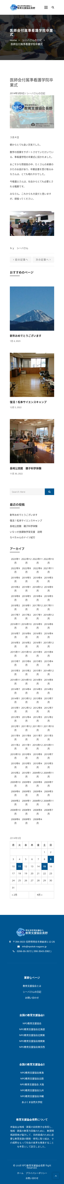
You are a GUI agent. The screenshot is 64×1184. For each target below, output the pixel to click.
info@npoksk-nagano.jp (34, 946)
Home (13, 40)
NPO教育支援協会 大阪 (32, 1084)
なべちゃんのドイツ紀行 (22, 537)
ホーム (20, 1173)
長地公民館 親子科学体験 (25, 468)
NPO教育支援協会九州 (32, 1090)
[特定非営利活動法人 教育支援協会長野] (22, 7)
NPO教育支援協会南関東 (32, 1041)
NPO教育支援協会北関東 (32, 1035)
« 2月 (14, 894)
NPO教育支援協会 (32, 1023)
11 (19, 866)
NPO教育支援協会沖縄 (32, 1096)
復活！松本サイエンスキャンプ (28, 402)
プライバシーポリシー (36, 1173)
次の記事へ (42, 259)
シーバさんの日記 (32, 40)
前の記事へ (21, 259)
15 (44, 866)
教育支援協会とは (32, 985)
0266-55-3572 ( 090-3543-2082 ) (33, 951)
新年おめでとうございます (25, 336)
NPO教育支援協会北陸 (32, 1078)
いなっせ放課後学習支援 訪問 (26, 531)
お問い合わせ (32, 997)
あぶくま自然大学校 (32, 1102)
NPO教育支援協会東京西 (32, 1046)
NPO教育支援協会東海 (32, 1072)
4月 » (39, 894)
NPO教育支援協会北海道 (32, 1029)
